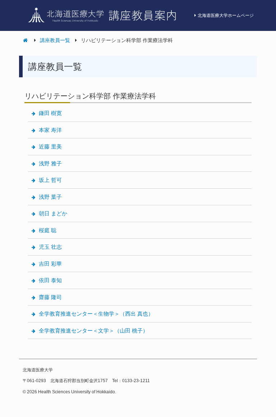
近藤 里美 (50, 146)
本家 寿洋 (50, 130)
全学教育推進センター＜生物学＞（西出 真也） (96, 314)
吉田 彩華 (50, 264)
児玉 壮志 (50, 247)
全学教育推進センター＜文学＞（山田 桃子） (93, 330)
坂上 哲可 (50, 180)
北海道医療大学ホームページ (226, 15)
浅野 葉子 (50, 197)
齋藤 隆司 (50, 297)
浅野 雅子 (50, 163)
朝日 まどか (53, 213)
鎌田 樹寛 (50, 113)
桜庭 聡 (47, 230)
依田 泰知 (50, 280)
